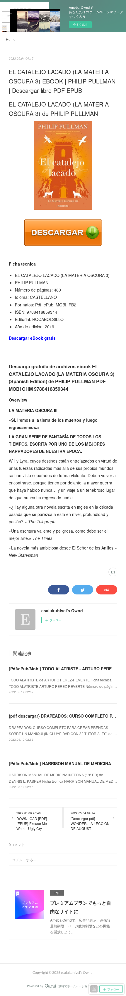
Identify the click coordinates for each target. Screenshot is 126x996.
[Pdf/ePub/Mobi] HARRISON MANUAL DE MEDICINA (60, 763)
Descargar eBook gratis (32, 338)
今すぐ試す (80, 24)
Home (11, 39)
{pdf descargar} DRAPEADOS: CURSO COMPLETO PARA (65, 716)
